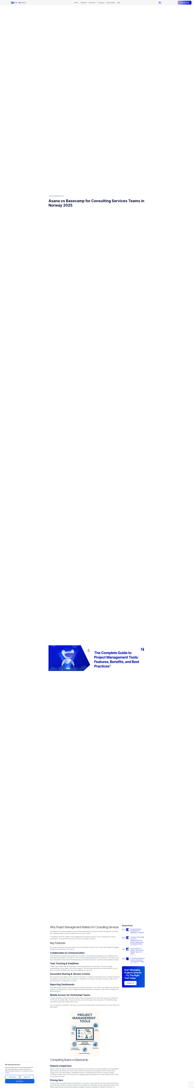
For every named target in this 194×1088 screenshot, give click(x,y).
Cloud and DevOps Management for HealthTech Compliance (137, 930)
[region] (19, 1073)
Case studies (110, 2)
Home (76, 2)
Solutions (84, 2)
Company (101, 2)
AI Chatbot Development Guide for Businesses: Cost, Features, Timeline (137, 959)
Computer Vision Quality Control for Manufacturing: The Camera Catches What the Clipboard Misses (137, 940)
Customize (12, 1077)
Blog (118, 2)
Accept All (19, 1081)
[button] (159, 2)
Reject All (27, 1077)
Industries (92, 2)
